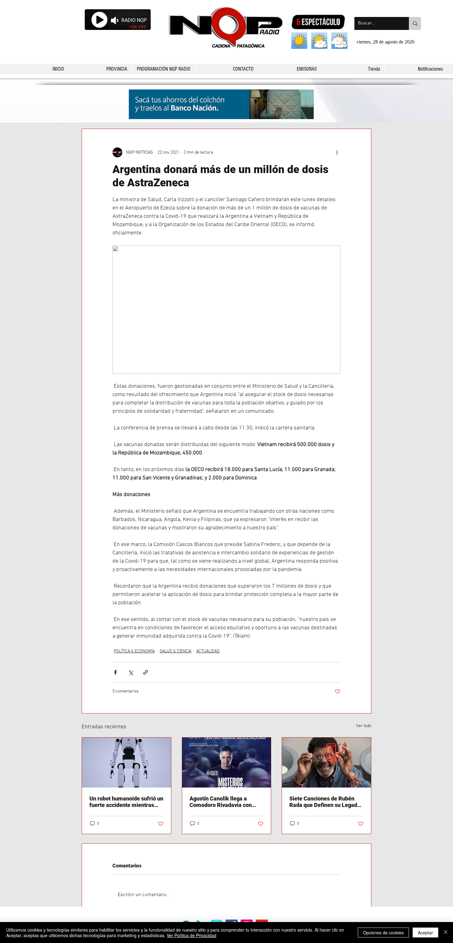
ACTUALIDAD (208, 651)
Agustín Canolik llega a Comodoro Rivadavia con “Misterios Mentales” (221, 801)
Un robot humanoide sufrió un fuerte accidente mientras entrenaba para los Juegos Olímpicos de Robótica (126, 801)
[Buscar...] (415, 23)
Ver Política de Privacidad (191, 935)
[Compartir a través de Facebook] (115, 672)
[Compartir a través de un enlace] (146, 672)
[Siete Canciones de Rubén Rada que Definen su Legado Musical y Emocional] (326, 763)
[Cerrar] (445, 932)
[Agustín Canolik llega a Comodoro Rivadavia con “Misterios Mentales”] (226, 763)
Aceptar (425, 932)
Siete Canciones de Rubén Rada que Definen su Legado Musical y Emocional (324, 801)
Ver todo (363, 726)
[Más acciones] (337, 152)
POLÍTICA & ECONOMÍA (134, 651)
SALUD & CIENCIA (175, 651)
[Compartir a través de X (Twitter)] (130, 672)
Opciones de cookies (383, 932)
